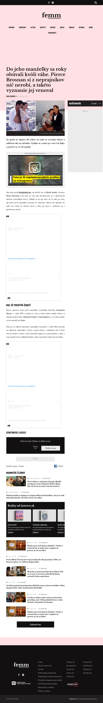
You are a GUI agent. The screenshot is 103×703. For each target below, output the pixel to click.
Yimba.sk (70, 676)
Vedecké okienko (40, 525)
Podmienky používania (47, 673)
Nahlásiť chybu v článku (15, 466)
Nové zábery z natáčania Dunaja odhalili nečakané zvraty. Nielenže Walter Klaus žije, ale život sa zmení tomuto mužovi (44, 484)
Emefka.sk (87, 673)
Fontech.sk (87, 662)
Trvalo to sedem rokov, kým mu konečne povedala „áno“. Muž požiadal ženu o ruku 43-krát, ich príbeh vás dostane (45, 600)
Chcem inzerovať (45, 666)
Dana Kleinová (10, 96)
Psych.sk (70, 673)
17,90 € (10, 533)
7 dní (99, 103)
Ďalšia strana (50, 448)
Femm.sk (70, 669)
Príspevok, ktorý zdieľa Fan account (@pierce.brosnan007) (27, 420)
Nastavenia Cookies (46, 687)
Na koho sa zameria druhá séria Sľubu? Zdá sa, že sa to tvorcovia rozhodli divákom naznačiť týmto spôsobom (45, 574)
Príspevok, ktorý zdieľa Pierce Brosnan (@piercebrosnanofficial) (28, 293)
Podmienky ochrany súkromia (50, 676)
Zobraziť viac (35, 624)
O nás (40, 662)
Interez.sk (71, 662)
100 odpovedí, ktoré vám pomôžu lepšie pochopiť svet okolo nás (43, 528)
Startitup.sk (87, 666)
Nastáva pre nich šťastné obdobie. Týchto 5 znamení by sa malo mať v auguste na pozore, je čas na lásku (45, 548)
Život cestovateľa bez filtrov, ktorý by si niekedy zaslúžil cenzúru (19, 528)
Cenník (40, 669)
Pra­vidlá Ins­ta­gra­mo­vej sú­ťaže (50, 680)
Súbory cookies (44, 691)
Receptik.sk (71, 666)
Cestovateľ (12, 525)
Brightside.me (25, 192)
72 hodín (94, 103)
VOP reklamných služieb (47, 684)
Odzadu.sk (87, 669)
